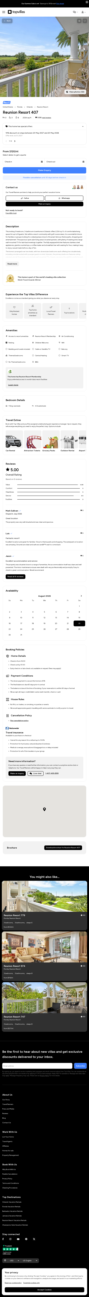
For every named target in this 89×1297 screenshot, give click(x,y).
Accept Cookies (44, 1290)
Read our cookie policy (13, 1283)
